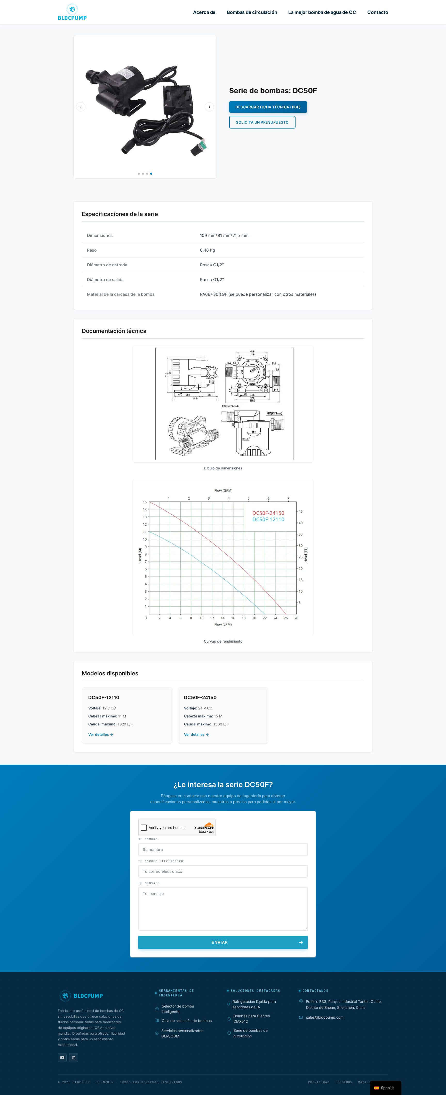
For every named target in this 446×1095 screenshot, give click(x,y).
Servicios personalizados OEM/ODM (182, 1033)
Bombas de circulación (252, 12)
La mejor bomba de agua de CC (322, 12)
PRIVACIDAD (319, 1082)
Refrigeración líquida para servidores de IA (254, 1004)
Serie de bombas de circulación (251, 1033)
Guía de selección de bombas (187, 1020)
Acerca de (204, 12)
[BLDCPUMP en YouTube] (62, 1057)
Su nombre (148, 839)
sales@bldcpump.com (325, 1017)
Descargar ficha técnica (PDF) (268, 107)
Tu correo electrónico (161, 861)
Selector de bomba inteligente (178, 1009)
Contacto (377, 12)
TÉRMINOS (344, 1082)
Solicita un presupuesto (262, 122)
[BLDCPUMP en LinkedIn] (73, 1057)
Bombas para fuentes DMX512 (252, 1019)
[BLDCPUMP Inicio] (99, 995)
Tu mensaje (149, 883)
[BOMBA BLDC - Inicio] (72, 11)
